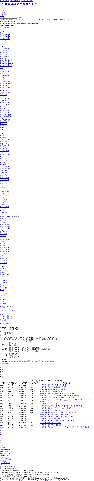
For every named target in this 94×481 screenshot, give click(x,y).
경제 (1, 89)
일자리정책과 (4, 98)
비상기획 (3, 77)
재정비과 (3, 268)
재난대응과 (3, 288)
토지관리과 (3, 234)
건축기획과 (3, 259)
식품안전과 (3, 124)
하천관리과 (3, 253)
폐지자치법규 (36, 347)
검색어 (4, 359)
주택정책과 (3, 257)
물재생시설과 (4, 251)
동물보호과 (3, 127)
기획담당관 (3, 42)
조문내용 (13, 355)
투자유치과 (3, 95)
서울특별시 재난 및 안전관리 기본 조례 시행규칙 (56, 408)
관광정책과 (3, 172)
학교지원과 (3, 210)
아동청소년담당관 (6, 66)
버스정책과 (3, 133)
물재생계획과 (4, 249)
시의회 (2, 31)
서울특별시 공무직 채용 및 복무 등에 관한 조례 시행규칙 (58, 397)
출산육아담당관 (5, 62)
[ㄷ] (16, 361)
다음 (1, 446)
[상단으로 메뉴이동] (1, 464)
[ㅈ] (36, 361)
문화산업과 (3, 176)
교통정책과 (3, 131)
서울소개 (3, 12)
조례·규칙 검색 (5, 27)
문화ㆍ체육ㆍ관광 (6, 160)
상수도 (2, 301)
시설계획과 (3, 230)
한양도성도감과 (5, 168)
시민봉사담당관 (5, 37)
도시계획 (3, 220)
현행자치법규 (14, 347)
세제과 (2, 203)
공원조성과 (3, 276)
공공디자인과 (4, 180)
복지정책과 (3, 108)
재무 (1, 195)
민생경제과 (3, 97)
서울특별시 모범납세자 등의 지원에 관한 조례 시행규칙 (58, 393)
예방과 (2, 290)
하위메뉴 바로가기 (27, 1)
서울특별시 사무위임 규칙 (48, 404)
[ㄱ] (10, 361)
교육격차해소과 (5, 212)
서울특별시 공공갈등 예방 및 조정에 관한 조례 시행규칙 (58, 412)
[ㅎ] (53, 361)
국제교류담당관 (5, 56)
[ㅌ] (46, 361)
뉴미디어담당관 (5, 39)
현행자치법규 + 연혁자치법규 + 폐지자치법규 (25, 351)
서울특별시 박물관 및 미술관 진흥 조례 (52, 418)
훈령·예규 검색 (5, 303)
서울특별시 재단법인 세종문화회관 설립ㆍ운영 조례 (57, 421)
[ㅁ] (23, 361)
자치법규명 (14, 353)
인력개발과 (3, 187)
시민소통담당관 (5, 35)
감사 (1, 68)
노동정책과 (3, 100)
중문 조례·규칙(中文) (6, 310)
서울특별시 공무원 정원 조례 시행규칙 (52, 389)
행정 (1, 182)
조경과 (2, 278)
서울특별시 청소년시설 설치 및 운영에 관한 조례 (56, 414)
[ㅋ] (43, 361)
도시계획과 (3, 222)
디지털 (2, 79)
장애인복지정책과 (6, 114)
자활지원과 (3, 118)
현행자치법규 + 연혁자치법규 (19, 349)
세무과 (2, 205)
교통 (1, 129)
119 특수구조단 (5, 295)
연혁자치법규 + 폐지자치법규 (41, 349)
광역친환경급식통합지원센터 (9, 216)
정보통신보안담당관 (6, 87)
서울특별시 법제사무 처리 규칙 (50, 410)
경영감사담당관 (5, 71)
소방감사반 (3, 294)
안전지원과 (3, 292)
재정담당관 (3, 52)
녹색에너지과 (4, 151)
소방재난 (3, 284)
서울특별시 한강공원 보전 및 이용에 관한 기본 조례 (56, 416)
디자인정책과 (4, 178)
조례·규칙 (13, 343)
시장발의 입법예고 (6, 316)
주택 (1, 255)
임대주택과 (3, 261)
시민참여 (3, 10)
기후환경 (3, 147)
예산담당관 (3, 50)
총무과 (2, 183)
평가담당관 (3, 54)
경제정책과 (3, 91)
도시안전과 (3, 238)
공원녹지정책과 (5, 274)
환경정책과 (3, 149)
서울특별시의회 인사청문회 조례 (50, 423)
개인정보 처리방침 (6, 466)
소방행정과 (3, 286)
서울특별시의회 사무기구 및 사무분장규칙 (53, 385)
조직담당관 (3, 44)
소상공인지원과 (5, 93)
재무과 (2, 197)
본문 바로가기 (4, 1)
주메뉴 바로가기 (15, 1)
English (2, 16)
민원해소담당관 (5, 75)
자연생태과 (3, 280)
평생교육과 (3, 214)
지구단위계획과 (5, 228)
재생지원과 (3, 266)
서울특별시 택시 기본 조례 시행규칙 (51, 391)
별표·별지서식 (14, 357)
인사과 (2, 185)
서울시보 (3, 14)
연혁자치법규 (25, 347)
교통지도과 (3, 143)
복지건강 (3, 106)
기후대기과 (3, 153)
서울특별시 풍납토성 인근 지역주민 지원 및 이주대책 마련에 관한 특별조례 (64, 427)
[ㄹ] (20, 361)
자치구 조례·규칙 (5, 323)
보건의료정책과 (5, 120)
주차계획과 (3, 137)
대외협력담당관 (5, 48)
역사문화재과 (4, 166)
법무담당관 (3, 46)
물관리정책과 (4, 247)
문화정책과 (3, 162)
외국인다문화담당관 (6, 64)
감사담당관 (3, 70)
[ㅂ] (26, 361)
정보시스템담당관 (6, 83)
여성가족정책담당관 (6, 60)
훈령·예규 (13, 345)
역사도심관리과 (5, 226)
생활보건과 (3, 126)
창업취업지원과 (5, 104)
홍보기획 (3, 33)
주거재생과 (3, 265)
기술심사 (3, 218)
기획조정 (3, 41)
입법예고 (3, 314)
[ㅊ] (39, 361)
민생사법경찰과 (5, 193)
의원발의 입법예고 (6, 318)
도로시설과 (3, 245)
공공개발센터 (4, 224)
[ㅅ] (29, 361)
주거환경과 (3, 270)
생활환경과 (3, 158)
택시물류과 (3, 135)
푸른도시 (3, 272)
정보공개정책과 (5, 191)
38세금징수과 (4, 207)
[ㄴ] (13, 361)
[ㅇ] (33, 361)
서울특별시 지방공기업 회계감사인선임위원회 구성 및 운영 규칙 (61, 406)
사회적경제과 (4, 102)
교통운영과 (3, 141)
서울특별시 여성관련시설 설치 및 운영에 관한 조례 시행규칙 (59, 395)
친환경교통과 (4, 154)
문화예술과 (3, 164)
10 (0, 444)
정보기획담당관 (5, 81)
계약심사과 (3, 201)
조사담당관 (3, 73)
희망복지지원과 (5, 110)
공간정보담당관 (5, 85)
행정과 (2, 189)
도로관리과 (3, 243)
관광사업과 (3, 174)
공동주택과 (3, 263)
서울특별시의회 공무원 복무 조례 (51, 425)
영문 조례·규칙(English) (7, 307)
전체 (1, 29)
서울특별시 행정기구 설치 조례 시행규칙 (53, 387)
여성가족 (3, 58)
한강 (1, 297)
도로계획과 (3, 241)
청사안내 (15, 466)
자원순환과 (3, 156)
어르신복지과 (4, 112)
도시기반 (3, 299)
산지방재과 (3, 282)
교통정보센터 (4, 145)
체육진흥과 (3, 170)
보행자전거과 (4, 139)
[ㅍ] (49, 361)
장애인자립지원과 (6, 116)
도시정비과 (3, 232)
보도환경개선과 (5, 239)
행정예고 (3, 320)
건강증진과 (3, 122)
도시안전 (3, 236)
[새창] (43, 480)
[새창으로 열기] (6, 480)
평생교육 (3, 209)
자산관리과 (3, 199)
